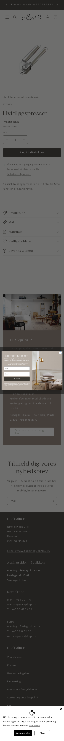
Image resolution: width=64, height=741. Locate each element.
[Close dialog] (60, 353)
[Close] (61, 709)
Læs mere (34, 725)
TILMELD (16, 379)
